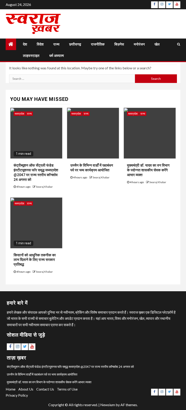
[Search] (178, 44)
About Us (25, 389)
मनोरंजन (139, 44)
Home (10, 389)
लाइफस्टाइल (31, 55)
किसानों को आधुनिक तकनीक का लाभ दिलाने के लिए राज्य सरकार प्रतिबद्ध (35, 260)
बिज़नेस (119, 44)
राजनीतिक (98, 44)
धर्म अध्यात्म (56, 55)
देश (25, 44)
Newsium (107, 405)
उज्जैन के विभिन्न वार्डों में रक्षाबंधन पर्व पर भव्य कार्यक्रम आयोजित (91, 167)
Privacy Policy (17, 395)
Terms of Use (67, 389)
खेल (157, 44)
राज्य (56, 44)
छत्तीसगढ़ (75, 44)
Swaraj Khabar (44, 186)
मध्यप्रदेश (19, 113)
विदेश (40, 44)
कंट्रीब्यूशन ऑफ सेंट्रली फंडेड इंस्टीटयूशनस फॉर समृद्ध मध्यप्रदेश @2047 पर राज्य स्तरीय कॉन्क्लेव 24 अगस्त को (70, 367)
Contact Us (45, 389)
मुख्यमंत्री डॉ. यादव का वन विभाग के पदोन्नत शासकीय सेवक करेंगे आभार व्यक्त (148, 170)
